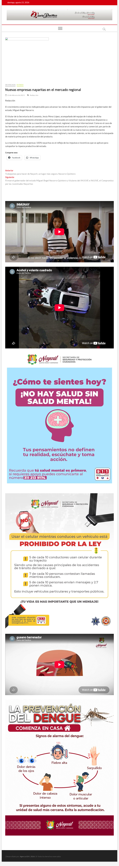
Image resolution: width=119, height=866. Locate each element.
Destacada (10, 85)
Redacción (34, 95)
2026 (33, 856)
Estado (20, 85)
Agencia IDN (24, 856)
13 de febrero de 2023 (16, 95)
